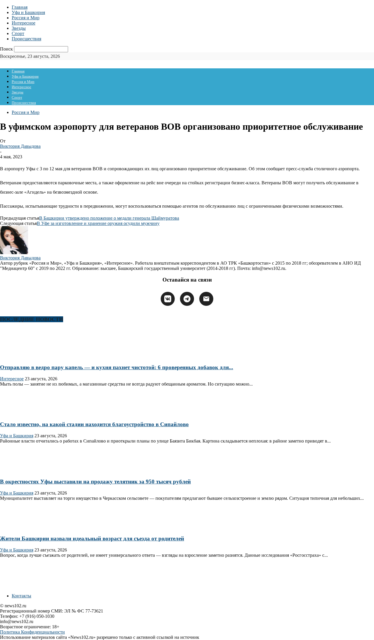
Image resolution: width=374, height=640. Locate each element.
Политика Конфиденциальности (32, 631)
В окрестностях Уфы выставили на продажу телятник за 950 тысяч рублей (95, 481)
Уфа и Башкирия (28, 12)
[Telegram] (187, 299)
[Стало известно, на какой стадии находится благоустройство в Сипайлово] (18, 413)
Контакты (21, 595)
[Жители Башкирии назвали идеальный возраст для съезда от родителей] (18, 527)
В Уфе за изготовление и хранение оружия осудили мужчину (98, 223)
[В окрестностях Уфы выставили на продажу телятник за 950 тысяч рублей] (18, 470)
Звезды (19, 28)
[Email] (206, 299)
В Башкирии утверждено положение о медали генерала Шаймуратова (109, 218)
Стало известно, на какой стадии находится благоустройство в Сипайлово (94, 424)
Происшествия (26, 38)
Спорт (18, 33)
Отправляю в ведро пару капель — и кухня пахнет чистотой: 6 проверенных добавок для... (116, 367)
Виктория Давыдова (20, 146)
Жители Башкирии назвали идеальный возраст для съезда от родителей (92, 538)
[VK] (168, 299)
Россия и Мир (25, 17)
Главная (19, 7)
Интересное (23, 22)
